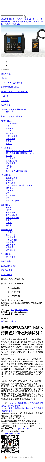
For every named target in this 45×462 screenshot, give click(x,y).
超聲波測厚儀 (11, 136)
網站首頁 (5, 19)
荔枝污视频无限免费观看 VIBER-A (20, 153)
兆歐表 (9, 220)
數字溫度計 (10, 247)
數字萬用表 (10, 245)
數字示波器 (10, 250)
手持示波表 (10, 158)
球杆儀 (4, 78)
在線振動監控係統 (8, 266)
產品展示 (36, 19)
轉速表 (9, 168)
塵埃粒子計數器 (12, 201)
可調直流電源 (11, 240)
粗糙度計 (9, 141)
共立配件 (9, 225)
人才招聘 (27, 22)
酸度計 (9, 193)
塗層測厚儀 (10, 139)
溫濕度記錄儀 (11, 178)
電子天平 (9, 128)
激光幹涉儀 (6, 74)
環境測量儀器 (6, 175)
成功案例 (19, 22)
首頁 (3, 321)
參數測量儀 (10, 213)
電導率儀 (9, 188)
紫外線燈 (9, 180)
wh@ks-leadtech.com (19, 310)
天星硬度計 (10, 134)
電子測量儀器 (6, 230)
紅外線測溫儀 (6, 275)
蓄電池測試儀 (11, 161)
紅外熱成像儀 (6, 270)
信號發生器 (10, 242)
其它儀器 (9, 232)
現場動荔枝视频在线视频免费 (13, 109)
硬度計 (9, 144)
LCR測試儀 (10, 237)
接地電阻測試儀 (12, 218)
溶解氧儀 (9, 190)
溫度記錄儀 (10, 183)
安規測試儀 (10, 235)
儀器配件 (9, 208)
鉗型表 (9, 223)
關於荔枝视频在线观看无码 (20, 19)
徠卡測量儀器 (6, 254)
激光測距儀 (10, 257)
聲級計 (9, 156)
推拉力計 (9, 131)
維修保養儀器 (6, 261)
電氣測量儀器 (6, 205)
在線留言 (35, 22)
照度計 (9, 198)
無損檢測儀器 (6, 121)
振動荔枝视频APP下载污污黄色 (19, 151)
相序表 (9, 210)
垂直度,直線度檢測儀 (10, 87)
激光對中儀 (6, 105)
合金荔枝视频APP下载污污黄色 (14, 92)
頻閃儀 (9, 166)
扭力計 (9, 126)
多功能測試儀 (11, 215)
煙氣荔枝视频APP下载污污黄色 (19, 185)
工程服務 (5, 101)
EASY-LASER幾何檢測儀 (11, 83)
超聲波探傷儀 (11, 123)
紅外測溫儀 (10, 163)
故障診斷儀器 (6, 148)
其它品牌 (9, 112)
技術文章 (11, 22)
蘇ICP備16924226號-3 (14, 434)
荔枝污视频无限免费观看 (11, 116)
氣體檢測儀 (10, 195)
